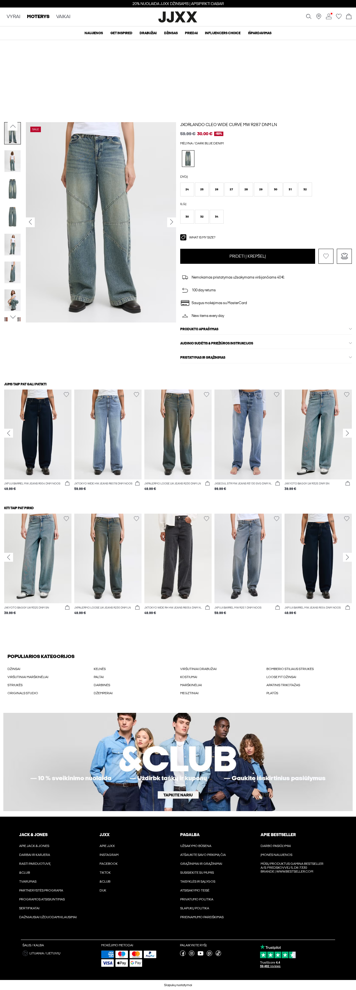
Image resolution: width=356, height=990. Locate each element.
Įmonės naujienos (276, 855)
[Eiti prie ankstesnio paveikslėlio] (13, 126)
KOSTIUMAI (188, 677)
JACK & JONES (33, 834)
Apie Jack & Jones (34, 846)
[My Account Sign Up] (178, 762)
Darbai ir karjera (34, 855)
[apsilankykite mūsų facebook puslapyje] (183, 955)
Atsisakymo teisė (194, 890)
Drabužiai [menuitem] (148, 33)
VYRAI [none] (13, 16)
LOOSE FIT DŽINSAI (281, 677)
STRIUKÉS (15, 685)
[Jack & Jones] (178, 22)
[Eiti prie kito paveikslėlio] (13, 316)
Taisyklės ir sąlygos (197, 881)
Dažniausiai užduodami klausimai (48, 917)
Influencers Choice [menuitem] (223, 33)
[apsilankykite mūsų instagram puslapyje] (191, 955)
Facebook (109, 864)
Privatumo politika (196, 899)
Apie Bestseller (278, 834)
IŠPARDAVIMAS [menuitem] (259, 33)
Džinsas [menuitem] (171, 33)
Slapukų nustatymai (178, 985)
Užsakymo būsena (195, 846)
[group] (37, 443)
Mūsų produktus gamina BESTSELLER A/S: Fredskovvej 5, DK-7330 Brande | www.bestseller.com (292, 867)
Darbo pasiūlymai (276, 846)
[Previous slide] (8, 433)
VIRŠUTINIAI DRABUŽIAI (198, 669)
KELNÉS (100, 669)
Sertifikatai (29, 908)
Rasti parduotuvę (35, 864)
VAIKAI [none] (63, 16)
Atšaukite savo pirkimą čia (203, 855)
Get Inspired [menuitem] (121, 33)
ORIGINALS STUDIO (23, 693)
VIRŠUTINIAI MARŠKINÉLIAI (28, 677)
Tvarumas (27, 881)
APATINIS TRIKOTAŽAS (283, 685)
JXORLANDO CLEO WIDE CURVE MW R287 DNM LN (228, 124)
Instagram (109, 855)
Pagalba (190, 834)
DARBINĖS (102, 685)
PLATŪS (272, 693)
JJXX (105, 834)
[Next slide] (347, 433)
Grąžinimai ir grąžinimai (201, 864)
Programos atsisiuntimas (42, 899)
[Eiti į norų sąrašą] (339, 18)
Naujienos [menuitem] (94, 33)
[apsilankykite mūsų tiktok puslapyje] (218, 955)
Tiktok (105, 873)
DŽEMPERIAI (103, 693)
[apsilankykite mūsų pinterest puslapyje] (209, 955)
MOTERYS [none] (38, 16)
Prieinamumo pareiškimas (202, 917)
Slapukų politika (194, 908)
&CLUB (24, 873)
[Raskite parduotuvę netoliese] (319, 18)
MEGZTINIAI (189, 693)
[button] (187, 189)
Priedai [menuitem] (191, 33)
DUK (103, 890)
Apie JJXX (107, 846)
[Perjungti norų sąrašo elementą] (325, 256)
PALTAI (99, 677)
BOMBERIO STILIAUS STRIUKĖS (290, 669)
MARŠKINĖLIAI (191, 685)
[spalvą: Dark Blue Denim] (188, 158)
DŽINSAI (14, 669)
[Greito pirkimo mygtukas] (67, 483)
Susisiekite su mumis (197, 873)
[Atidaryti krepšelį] (349, 17)
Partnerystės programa (41, 890)
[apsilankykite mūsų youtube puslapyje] (200, 955)
